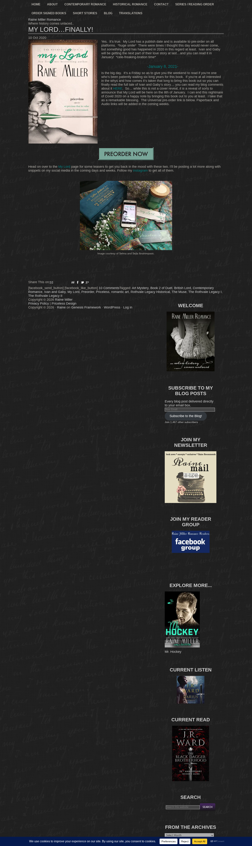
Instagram (140, 170)
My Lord (64, 166)
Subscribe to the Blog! (186, 416)
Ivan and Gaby (55, 292)
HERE (117, 88)
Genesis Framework (86, 307)
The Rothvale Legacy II (45, 296)
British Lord (182, 288)
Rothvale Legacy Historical (150, 292)
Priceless (102, 292)
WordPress (112, 307)
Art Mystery (140, 288)
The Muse (179, 292)
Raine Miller (64, 299)
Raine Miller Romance (44, 19)
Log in (127, 307)
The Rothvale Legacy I (205, 292)
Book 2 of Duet (161, 288)
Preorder (87, 292)
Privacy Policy (38, 303)
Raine (61, 307)
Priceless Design (64, 303)
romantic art (120, 292)
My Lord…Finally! (60, 29)
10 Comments (109, 288)
